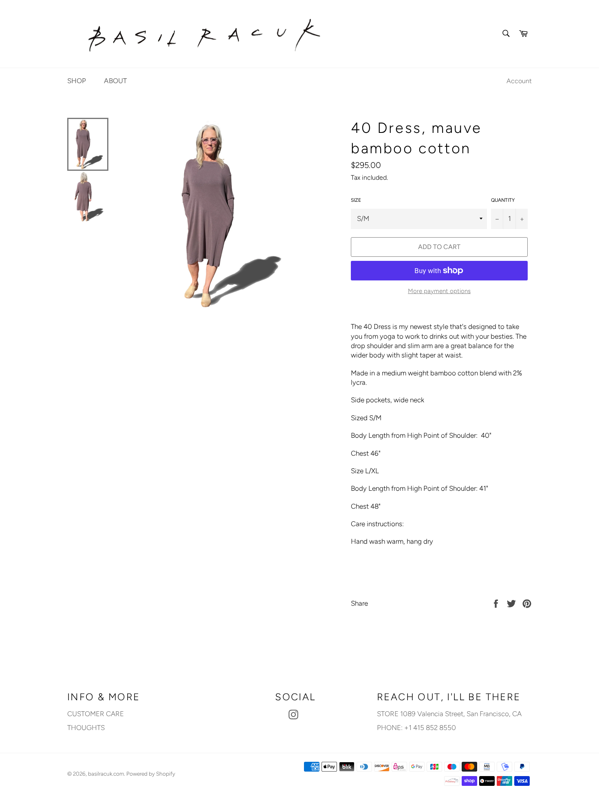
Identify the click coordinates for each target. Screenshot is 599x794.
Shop (76, 81)
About (115, 81)
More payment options (439, 291)
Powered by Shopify (150, 773)
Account (519, 81)
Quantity (503, 200)
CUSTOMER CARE (95, 714)
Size (356, 200)
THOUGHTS (86, 727)
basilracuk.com (106, 773)
